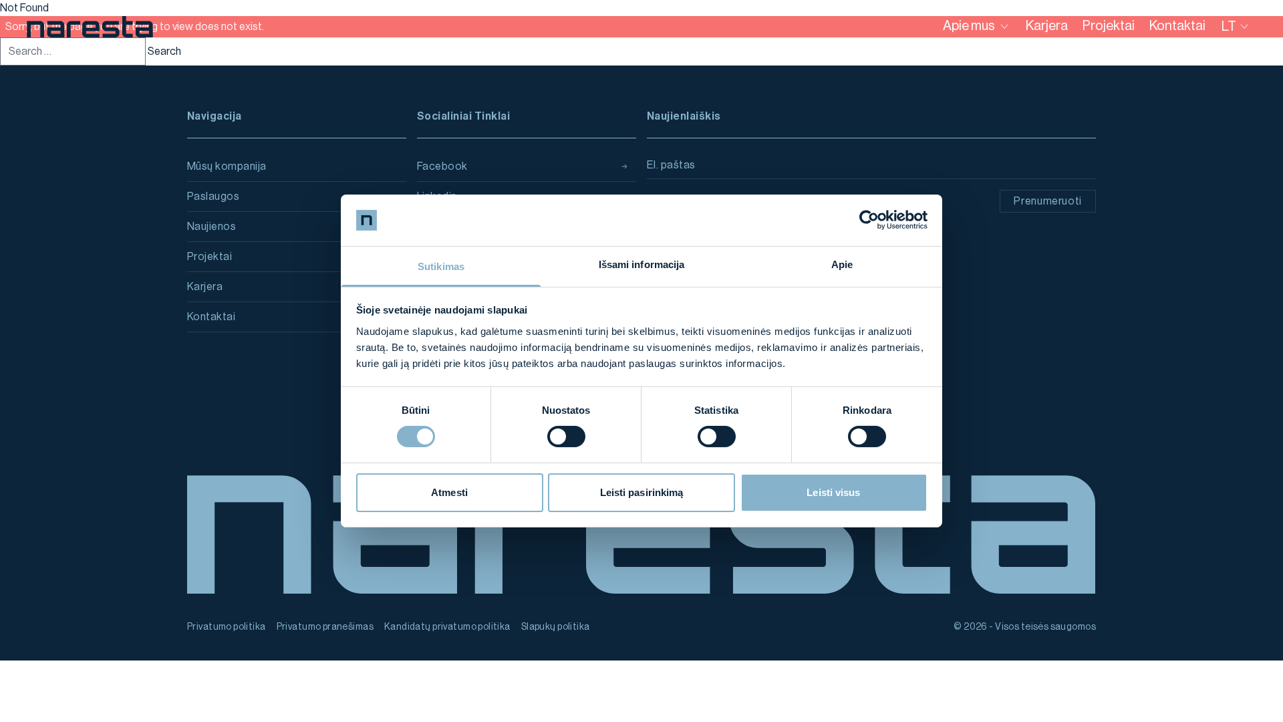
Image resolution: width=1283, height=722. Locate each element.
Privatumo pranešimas (325, 627)
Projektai (209, 256)
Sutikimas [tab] (441, 266)
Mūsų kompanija (227, 166)
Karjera (205, 286)
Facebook (442, 166)
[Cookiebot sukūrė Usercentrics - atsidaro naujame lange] (869, 220)
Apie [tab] (842, 264)
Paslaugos (213, 196)
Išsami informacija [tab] (642, 264)
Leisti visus (833, 492)
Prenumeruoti (1048, 201)
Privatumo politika (226, 627)
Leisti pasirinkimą (642, 492)
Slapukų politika (555, 627)
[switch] (566, 436)
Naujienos (211, 226)
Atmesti (449, 492)
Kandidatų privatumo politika (447, 627)
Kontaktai (211, 317)
